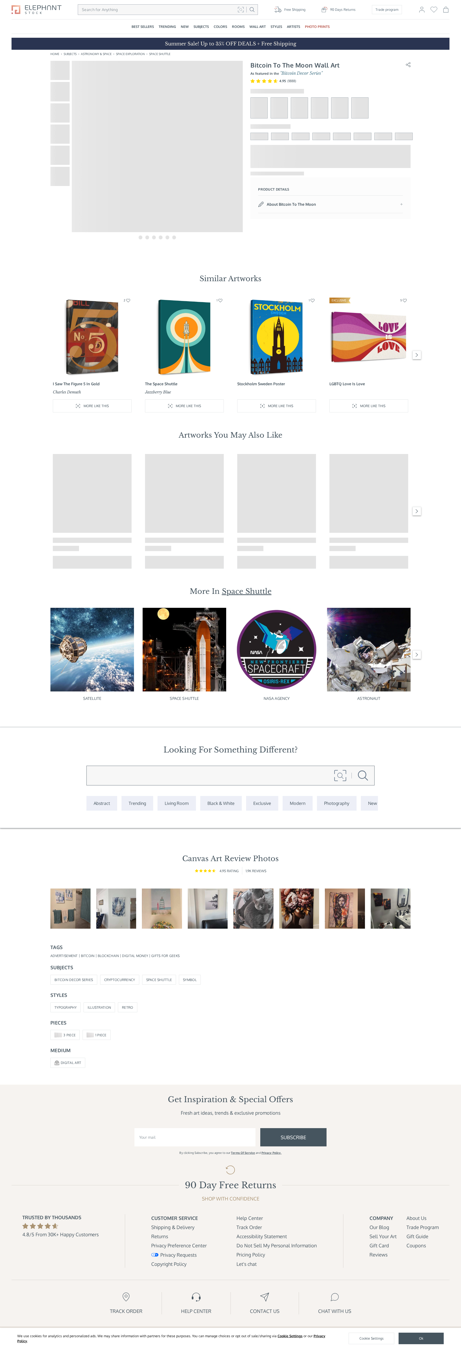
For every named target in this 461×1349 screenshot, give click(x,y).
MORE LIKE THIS (96, 406)
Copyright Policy (169, 1264)
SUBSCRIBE (293, 1137)
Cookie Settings (290, 1336)
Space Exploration (130, 54)
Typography (66, 1007)
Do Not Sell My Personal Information (277, 1245)
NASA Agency (277, 698)
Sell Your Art (383, 1236)
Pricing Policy (251, 1254)
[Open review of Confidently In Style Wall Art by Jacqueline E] (299, 909)
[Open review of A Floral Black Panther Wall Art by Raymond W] (391, 909)
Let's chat (247, 1264)
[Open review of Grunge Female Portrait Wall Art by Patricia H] (345, 909)
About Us (416, 1218)
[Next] (416, 355)
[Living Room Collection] (177, 803)
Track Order (249, 1227)
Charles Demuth (67, 392)
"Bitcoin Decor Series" (301, 73)
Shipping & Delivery (172, 1227)
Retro (127, 1007)
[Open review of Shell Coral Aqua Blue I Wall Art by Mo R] (116, 909)
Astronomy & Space (96, 54)
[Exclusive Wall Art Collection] (262, 803)
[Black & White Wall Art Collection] (221, 803)
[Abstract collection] (101, 803)
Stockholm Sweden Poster (261, 383)
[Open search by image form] (240, 9)
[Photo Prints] (372, 803)
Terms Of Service (243, 1153)
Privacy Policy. (271, 1153)
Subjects (70, 54)
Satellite (92, 698)
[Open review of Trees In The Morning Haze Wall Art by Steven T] (208, 909)
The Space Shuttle (161, 383)
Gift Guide (417, 1236)
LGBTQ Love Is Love (347, 383)
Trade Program (422, 1227)
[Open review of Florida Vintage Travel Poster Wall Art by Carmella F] (162, 909)
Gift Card (379, 1245)
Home (54, 54)
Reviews (379, 1254)
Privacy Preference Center (179, 1245)
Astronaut (368, 698)
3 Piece (69, 1035)
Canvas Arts (241, 435)
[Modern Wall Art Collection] (298, 803)
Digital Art (71, 1063)
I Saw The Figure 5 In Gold (76, 383)
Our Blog (379, 1227)
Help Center (250, 1218)
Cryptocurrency (119, 980)
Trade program (387, 9)
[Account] (421, 11)
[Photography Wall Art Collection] (337, 803)
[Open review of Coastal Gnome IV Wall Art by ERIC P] (70, 909)
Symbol (190, 980)
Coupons (416, 1245)
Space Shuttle (159, 54)
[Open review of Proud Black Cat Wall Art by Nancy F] (253, 909)
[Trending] (137, 803)
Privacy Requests (178, 1255)
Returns (159, 1236)
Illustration (99, 1007)
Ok (421, 1338)
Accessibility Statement (262, 1236)
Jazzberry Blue (158, 392)
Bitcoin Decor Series (74, 980)
